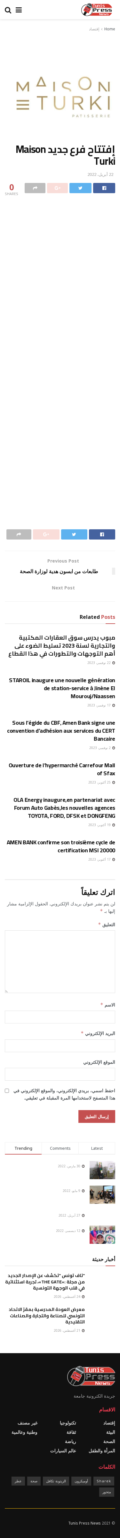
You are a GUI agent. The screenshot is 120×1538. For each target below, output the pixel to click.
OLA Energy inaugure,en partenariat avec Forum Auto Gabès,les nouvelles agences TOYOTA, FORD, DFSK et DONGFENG (64, 807)
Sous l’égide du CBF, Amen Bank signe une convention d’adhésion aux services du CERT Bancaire (61, 730)
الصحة (109, 1441)
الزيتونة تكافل (56, 1481)
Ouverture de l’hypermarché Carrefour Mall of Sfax (62, 769)
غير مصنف (27, 1423)
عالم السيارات (63, 1450)
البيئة (110, 1432)
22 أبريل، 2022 (100, 174)
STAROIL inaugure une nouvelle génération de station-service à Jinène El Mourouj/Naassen (62, 688)
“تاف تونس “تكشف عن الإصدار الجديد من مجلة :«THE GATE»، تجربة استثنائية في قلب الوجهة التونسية (45, 1281)
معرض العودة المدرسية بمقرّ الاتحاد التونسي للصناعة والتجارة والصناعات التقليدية (47, 1315)
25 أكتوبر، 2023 (100, 782)
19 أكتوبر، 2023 (100, 825)
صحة (33, 1481)
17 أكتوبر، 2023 (100, 859)
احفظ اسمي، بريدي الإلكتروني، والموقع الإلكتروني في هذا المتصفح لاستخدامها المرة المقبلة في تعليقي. (64, 1093)
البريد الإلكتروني (98, 1033)
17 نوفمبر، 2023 (99, 705)
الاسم (107, 1005)
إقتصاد (94, 29)
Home (109, 29)
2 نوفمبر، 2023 (100, 747)
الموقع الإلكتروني (99, 1062)
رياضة (70, 1441)
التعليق (106, 924)
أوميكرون (81, 1481)
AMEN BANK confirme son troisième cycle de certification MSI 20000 (61, 846)
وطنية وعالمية (24, 1432)
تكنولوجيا (68, 1423)
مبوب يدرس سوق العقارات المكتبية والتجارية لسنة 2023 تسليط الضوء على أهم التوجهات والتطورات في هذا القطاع (61, 645)
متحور (106, 1491)
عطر (18, 1481)
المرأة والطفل (102, 1450)
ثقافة (71, 1432)
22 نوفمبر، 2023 (99, 662)
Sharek (104, 1481)
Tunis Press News (84, 1523)
